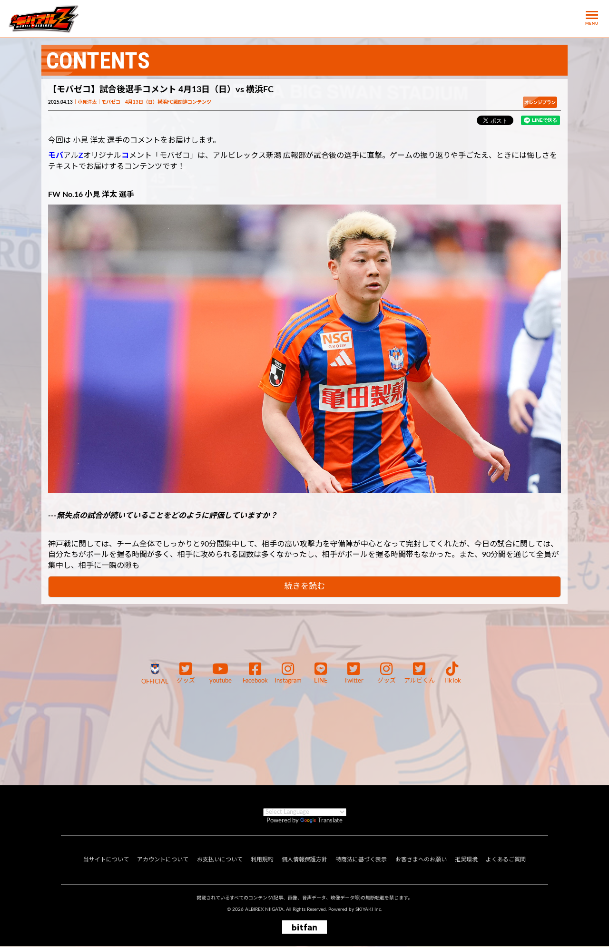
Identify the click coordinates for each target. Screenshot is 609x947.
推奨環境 (466, 859)
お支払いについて (220, 859)
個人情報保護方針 (304, 859)
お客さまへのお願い (421, 859)
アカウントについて (162, 859)
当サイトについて (106, 859)
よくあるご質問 (506, 859)
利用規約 (262, 859)
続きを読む (305, 586)
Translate (330, 821)
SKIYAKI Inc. (368, 909)
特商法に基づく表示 (361, 859)
